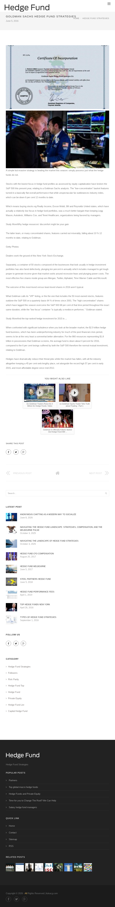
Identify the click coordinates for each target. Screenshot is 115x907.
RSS (11, 846)
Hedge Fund (14, 692)
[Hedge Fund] (26, 6)
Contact (12, 832)
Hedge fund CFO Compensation (37, 553)
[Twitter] (16, 452)
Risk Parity (13, 679)
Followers (13, 673)
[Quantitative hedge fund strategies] (29, 867)
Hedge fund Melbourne (33, 566)
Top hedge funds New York (35, 604)
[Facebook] (8, 452)
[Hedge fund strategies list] (68, 867)
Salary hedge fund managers (23, 807)
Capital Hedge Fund (17, 711)
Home (76, 18)
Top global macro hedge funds (23, 787)
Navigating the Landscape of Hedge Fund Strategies (49, 541)
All (26, 893)
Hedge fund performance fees (37, 592)
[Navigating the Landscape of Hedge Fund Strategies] (49, 867)
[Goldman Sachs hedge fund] (59, 867)
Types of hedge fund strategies (38, 617)
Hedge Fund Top (16, 685)
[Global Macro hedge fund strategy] (78, 867)
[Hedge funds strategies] (88, 867)
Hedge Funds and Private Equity (24, 794)
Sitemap (13, 839)
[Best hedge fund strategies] (10, 867)
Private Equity (15, 698)
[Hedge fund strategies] (20, 867)
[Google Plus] (23, 452)
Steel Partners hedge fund (35, 579)
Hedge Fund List (16, 704)
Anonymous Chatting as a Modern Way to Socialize (48, 514)
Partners (13, 780)
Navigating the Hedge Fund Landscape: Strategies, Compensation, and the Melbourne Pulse (61, 528)
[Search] (106, 493)
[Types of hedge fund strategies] (39, 867)
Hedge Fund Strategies (96, 18)
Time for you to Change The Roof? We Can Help (32, 800)
